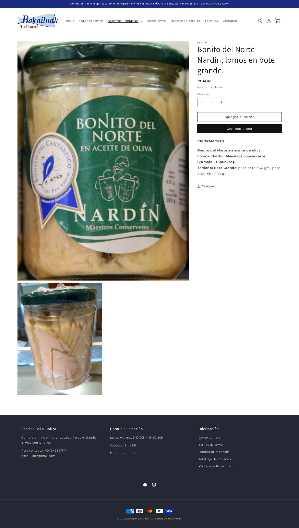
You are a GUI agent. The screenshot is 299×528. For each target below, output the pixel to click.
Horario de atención (214, 452)
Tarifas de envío (211, 445)
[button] (124, 20)
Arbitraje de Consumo (215, 459)
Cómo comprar (210, 438)
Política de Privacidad (215, 466)
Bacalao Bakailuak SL (140, 518)
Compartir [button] (210, 186)
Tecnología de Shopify (168, 518)
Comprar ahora (239, 129)
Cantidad (203, 94)
